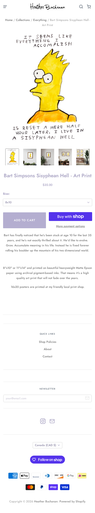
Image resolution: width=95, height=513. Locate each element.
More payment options (70, 226)
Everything (40, 20)
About (47, 349)
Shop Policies (47, 342)
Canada (45, 445)
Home (9, 20)
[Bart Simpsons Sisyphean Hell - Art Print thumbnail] (12, 157)
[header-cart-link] (89, 7)
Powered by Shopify (72, 501)
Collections (23, 20)
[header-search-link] (81, 7)
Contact (47, 356)
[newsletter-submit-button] (87, 398)
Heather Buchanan (46, 501)
